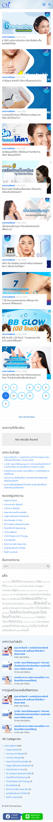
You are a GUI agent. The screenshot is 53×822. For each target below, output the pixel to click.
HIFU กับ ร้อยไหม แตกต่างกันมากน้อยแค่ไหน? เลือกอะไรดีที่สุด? (22, 264)
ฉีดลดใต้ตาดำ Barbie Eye (15, 528)
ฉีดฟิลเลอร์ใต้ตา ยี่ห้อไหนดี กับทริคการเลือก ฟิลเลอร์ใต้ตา (21, 153)
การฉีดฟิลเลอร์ (20, 594)
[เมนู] (44, 4)
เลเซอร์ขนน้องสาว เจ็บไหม (14, 548)
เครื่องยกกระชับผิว (29, 622)
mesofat (6, 590)
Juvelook (23, 586)
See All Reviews (27, 417)
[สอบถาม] (28, 816)
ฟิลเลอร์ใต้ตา (29, 608)
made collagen (35, 586)
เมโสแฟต (45, 621)
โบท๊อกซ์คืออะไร (9, 630)
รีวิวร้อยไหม (42, 608)
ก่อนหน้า (5, 387)
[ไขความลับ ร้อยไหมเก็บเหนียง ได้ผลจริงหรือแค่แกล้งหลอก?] (26, 177)
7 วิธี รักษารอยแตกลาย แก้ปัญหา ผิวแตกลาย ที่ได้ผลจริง (20, 302)
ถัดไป (5, 403)
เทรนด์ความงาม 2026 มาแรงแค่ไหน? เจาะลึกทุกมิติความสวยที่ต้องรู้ (26, 472)
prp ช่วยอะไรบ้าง (32, 590)
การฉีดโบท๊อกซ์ (35, 594)
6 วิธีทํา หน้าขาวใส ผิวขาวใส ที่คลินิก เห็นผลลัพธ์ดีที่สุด (22, 42)
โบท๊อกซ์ (43, 626)
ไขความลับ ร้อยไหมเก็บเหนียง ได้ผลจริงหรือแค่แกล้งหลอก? (21, 190)
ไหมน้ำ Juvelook (11, 552)
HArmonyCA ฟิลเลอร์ (13, 504)
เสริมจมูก (25, 626)
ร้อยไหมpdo (31, 612)
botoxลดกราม (29, 581)
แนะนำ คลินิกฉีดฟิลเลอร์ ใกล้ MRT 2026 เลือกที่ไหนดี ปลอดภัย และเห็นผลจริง (25, 486)
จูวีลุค (8, 599)
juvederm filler (13, 586)
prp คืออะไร (22, 590)
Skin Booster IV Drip (13, 520)
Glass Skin (46, 582)
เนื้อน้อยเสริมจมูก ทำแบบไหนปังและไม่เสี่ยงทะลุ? (20, 227)
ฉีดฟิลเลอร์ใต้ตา (32, 598)
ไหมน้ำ (25, 630)
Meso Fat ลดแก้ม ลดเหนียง (15, 512)
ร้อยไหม (16, 612)
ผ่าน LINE (35, 817)
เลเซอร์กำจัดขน (11, 626)
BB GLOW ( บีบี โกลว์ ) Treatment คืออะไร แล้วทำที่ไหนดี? (21, 339)
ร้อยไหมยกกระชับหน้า (28, 617)
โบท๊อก (34, 626)
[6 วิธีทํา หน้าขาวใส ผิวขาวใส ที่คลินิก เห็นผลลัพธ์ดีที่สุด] (26, 28)
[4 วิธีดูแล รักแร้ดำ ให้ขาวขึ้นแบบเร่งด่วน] (26, 65)
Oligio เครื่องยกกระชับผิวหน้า (16, 516)
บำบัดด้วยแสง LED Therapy (16, 536)
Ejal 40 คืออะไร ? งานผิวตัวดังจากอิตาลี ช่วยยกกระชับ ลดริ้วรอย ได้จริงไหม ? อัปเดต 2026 (26, 459)
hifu (4, 586)
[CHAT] (8, 816)
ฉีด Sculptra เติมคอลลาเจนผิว (16, 524)
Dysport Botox (10, 500)
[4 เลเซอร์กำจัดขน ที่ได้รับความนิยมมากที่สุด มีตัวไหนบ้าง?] (26, 102)
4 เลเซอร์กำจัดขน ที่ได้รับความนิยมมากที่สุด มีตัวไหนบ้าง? (21, 116)
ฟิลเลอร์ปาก (17, 608)
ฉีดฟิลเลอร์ (15, 599)
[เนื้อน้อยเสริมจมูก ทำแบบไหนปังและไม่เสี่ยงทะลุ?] (26, 214)
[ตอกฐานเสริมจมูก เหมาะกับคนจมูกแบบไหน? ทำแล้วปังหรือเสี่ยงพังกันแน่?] (26, 362)
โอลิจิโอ (19, 630)
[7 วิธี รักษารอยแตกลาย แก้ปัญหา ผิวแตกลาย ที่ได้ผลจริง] (26, 288)
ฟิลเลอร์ (40, 603)
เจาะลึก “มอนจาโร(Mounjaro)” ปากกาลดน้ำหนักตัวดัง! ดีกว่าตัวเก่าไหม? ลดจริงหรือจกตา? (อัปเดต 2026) (27, 466)
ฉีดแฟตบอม (29, 604)
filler (39, 581)
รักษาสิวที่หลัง (10, 540)
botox (17, 581)
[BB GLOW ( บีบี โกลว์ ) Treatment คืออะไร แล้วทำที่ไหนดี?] (26, 325)
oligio (14, 590)
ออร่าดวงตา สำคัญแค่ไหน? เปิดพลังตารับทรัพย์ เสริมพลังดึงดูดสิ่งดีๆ (25, 479)
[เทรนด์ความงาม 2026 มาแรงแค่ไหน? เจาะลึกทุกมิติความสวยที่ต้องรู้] (7, 681)
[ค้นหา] (49, 4)
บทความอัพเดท (8, 37)
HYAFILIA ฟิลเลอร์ (11, 508)
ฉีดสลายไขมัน (18, 603)
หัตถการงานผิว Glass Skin (15, 544)
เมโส (38, 621)
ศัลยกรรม (15, 621)
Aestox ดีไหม (6, 582)
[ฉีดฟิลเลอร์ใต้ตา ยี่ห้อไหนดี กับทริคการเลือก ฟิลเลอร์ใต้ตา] (26, 139)
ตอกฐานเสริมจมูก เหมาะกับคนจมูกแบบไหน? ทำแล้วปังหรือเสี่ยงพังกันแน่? (21, 376)
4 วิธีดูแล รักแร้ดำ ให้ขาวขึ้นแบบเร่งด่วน (21, 81)
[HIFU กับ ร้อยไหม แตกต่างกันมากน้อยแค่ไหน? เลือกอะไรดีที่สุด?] (26, 251)
